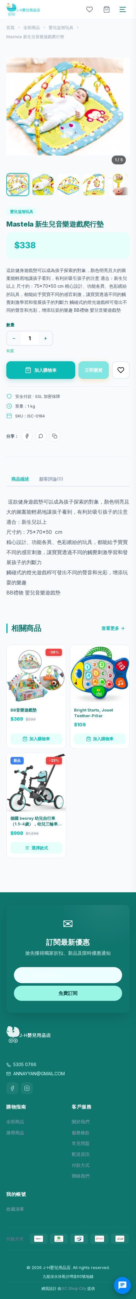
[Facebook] (27, 436)
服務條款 (81, 1132)
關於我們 (81, 1121)
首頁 (10, 27)
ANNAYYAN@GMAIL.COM (39, 1073)
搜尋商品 (15, 1132)
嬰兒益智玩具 (61, 27)
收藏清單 (15, 1209)
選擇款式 (40, 847)
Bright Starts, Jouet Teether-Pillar (93, 712)
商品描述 (20, 478)
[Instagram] (27, 1088)
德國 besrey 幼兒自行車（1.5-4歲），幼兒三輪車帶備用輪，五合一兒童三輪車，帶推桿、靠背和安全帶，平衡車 (36, 821)
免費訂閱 (68, 993)
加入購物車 (45, 370)
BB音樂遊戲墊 (23, 709)
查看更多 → (113, 628)
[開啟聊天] (122, 1285)
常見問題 (81, 1143)
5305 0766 (24, 1064)
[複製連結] (54, 436)
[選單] (123, 9)
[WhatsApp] (40, 436)
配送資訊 (81, 1154)
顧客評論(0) (51, 478)
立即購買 (93, 370)
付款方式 (81, 1165)
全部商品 (31, 27)
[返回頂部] (124, 1274)
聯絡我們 (81, 1175)
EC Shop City (74, 1288)
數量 (10, 324)
